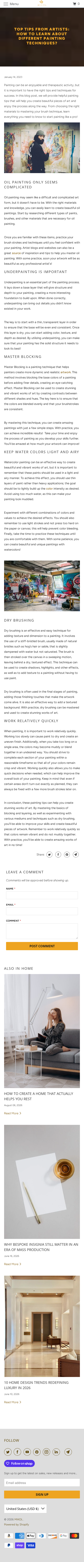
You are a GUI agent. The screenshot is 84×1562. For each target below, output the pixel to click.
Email (10, 904)
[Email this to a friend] (75, 854)
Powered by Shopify (16, 1524)
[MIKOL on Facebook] (18, 1452)
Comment (13, 920)
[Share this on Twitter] (49, 854)
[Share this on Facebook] (57, 854)
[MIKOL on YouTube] (27, 1452)
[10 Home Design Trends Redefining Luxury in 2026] (42, 1326)
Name (10, 888)
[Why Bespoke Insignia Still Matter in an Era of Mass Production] (42, 1182)
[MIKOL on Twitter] (8, 1452)
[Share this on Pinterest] (66, 854)
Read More (11, 1113)
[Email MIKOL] (68, 1452)
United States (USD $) (22, 1508)
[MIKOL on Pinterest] (37, 1452)
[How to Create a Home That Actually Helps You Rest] (42, 1031)
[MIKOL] (42, 4)
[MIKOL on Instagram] (47, 1452)
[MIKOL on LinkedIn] (57, 1452)
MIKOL (18, 1519)
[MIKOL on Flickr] (63, 1452)
